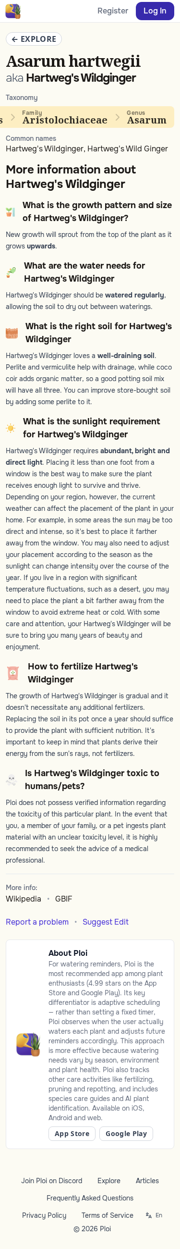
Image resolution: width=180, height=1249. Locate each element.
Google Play (126, 1133)
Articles (147, 1180)
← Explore (34, 39)
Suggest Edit (106, 922)
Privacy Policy (44, 1215)
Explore (108, 1180)
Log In (155, 11)
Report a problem (37, 922)
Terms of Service (107, 1215)
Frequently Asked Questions (90, 1198)
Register (112, 11)
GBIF (63, 899)
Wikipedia (23, 899)
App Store (72, 1133)
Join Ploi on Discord (51, 1180)
